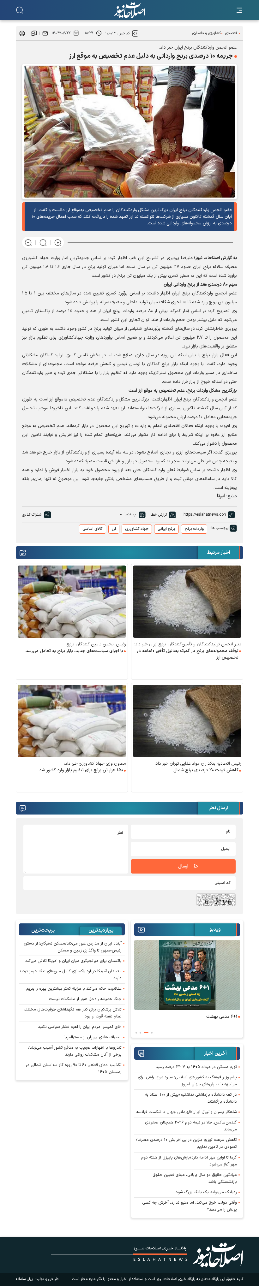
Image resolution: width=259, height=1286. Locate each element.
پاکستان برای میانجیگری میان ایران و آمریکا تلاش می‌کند (73, 961)
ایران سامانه (24, 1279)
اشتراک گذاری (32, 515)
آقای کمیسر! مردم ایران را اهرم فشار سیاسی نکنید (80, 1027)
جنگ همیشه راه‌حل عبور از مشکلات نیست (85, 999)
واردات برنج (194, 529)
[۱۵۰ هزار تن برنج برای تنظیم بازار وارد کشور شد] (72, 721)
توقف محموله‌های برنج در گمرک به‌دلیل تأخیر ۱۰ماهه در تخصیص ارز (187, 654)
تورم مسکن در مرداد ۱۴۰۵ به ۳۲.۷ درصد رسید (196, 1067)
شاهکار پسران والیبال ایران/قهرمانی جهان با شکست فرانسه (186, 1112)
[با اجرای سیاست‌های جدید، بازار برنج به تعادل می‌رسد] (72, 602)
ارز (114, 529)
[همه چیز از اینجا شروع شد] (166, 975)
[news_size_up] (58, 242)
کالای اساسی (92, 529)
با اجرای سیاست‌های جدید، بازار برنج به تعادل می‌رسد (74, 651)
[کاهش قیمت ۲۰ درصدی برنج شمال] (187, 721)
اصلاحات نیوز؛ (207, 258)
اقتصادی (231, 33)
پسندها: (129, 514)
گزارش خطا (159, 515)
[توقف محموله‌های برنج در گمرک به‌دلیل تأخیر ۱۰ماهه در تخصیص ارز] (187, 602)
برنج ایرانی (166, 529)
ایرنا (221, 496)
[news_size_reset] (43, 242)
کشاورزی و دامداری (206, 33)
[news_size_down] (28, 242)
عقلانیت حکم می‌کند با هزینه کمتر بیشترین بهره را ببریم (74, 989)
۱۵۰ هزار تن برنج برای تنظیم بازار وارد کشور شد (81, 770)
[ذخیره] (34, 33)
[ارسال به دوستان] (45, 33)
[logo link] (129, 10)
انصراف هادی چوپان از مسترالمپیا (93, 1037)
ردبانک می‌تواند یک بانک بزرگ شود (206, 1192)
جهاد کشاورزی (136, 529)
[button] (152, 1033)
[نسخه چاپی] (22, 33)
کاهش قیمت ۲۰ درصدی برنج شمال (205, 770)
